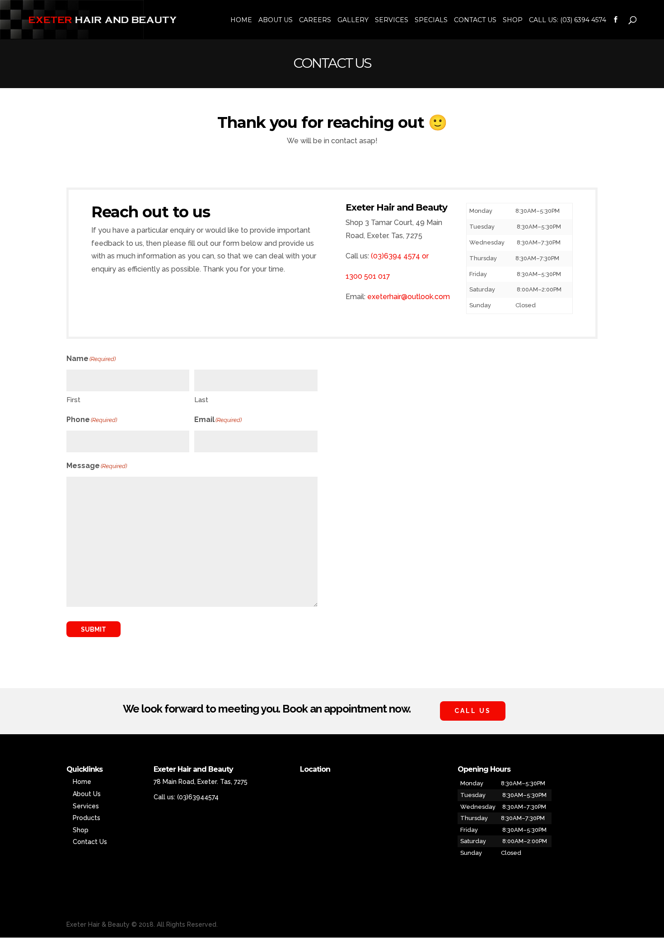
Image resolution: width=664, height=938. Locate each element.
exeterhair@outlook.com (408, 296)
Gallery (353, 20)
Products (86, 817)
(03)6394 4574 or (400, 256)
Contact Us (475, 20)
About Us (275, 20)
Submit (93, 629)
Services (391, 20)
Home (241, 20)
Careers (315, 20)
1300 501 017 (368, 276)
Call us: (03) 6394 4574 (567, 20)
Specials (431, 20)
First (73, 400)
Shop (513, 20)
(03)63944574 (198, 797)
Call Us (472, 710)
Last (201, 400)
